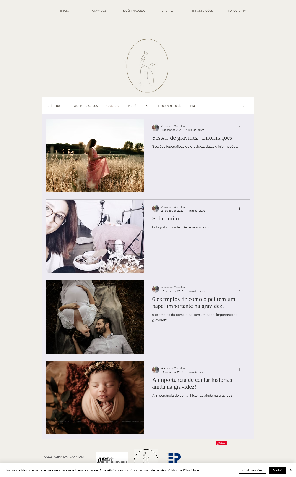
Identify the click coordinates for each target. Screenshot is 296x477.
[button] (244, 106)
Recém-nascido (170, 106)
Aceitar (277, 470)
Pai (147, 106)
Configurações (252, 470)
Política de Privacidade (183, 470)
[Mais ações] (241, 127)
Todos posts (55, 106)
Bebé (132, 106)
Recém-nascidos (85, 106)
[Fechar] (290, 470)
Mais (193, 106)
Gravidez (113, 106)
